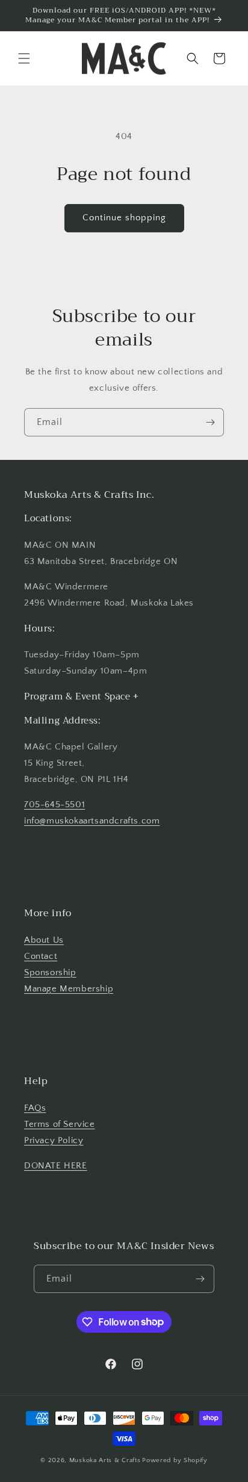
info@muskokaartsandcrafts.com (92, 821)
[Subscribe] (210, 422)
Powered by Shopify (175, 1460)
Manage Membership (68, 989)
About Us (44, 940)
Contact (40, 956)
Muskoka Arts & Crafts (105, 1460)
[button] (24, 58)
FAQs (35, 1108)
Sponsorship (50, 972)
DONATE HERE (55, 1166)
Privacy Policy (53, 1140)
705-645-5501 (54, 804)
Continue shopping (124, 217)
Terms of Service (59, 1124)
